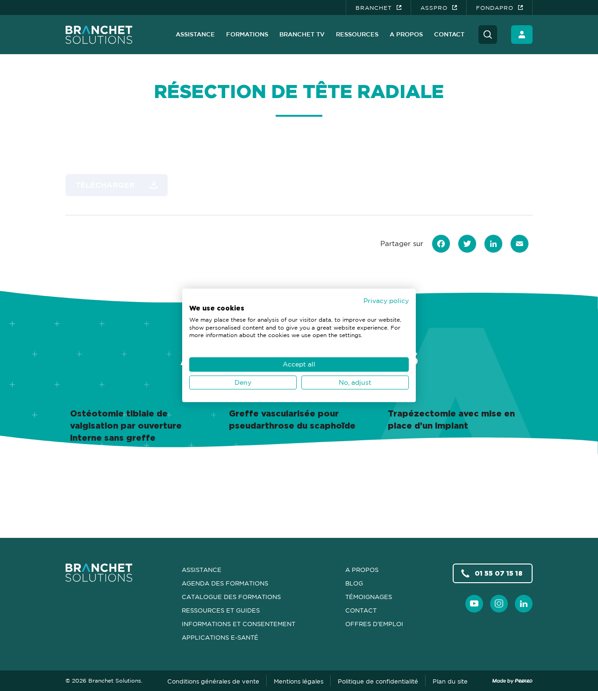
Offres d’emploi (374, 623)
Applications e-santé (220, 637)
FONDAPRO (494, 8)
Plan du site (450, 681)
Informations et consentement (238, 623)
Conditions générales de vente (213, 681)
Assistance (195, 34)
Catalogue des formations (231, 596)
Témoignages (368, 596)
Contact (449, 34)
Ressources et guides (221, 610)
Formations (247, 34)
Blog (354, 583)
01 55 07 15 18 (498, 573)
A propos (406, 34)
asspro (434, 8)
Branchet (374, 8)
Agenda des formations (225, 583)
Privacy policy (386, 300)
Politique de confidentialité (378, 681)
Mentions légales (298, 681)
